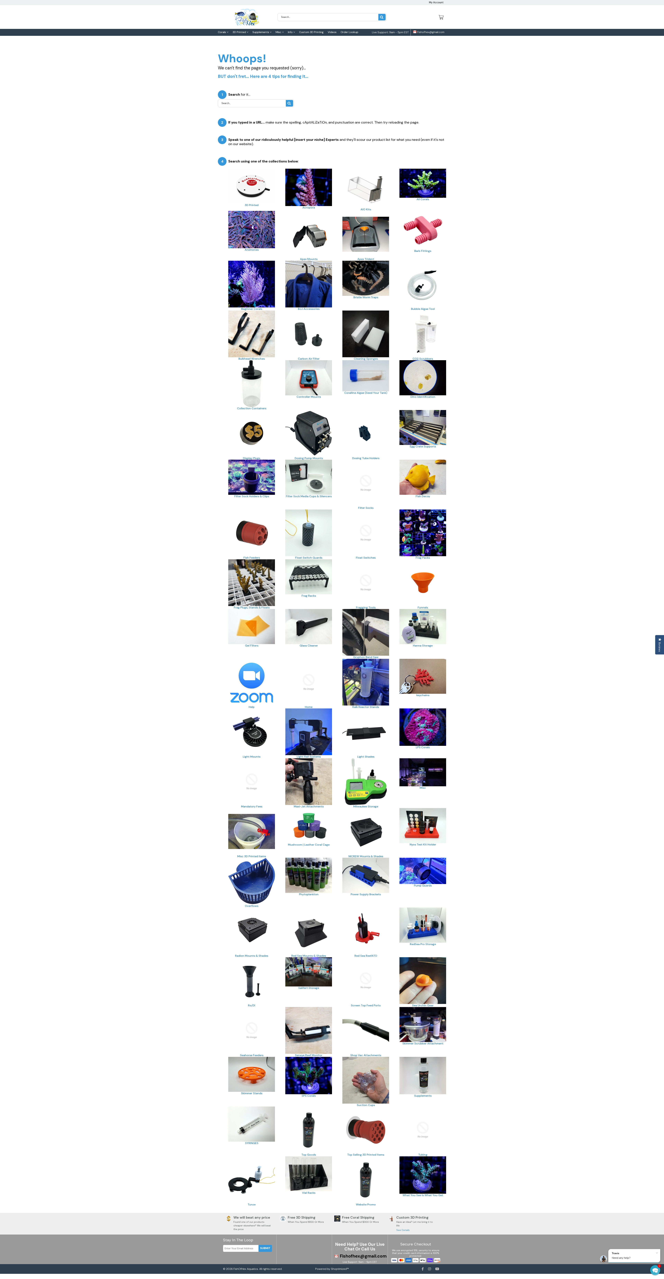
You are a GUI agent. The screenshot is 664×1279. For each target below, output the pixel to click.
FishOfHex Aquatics (245, 1269)
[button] (655, 1270)
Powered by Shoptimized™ (332, 1269)
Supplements (261, 32)
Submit (265, 1248)
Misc (279, 32)
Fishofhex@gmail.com (430, 32)
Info (290, 32)
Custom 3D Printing (311, 32)
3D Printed (240, 32)
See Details (403, 1230)
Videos (332, 32)
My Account (436, 2)
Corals (222, 32)
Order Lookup (349, 32)
